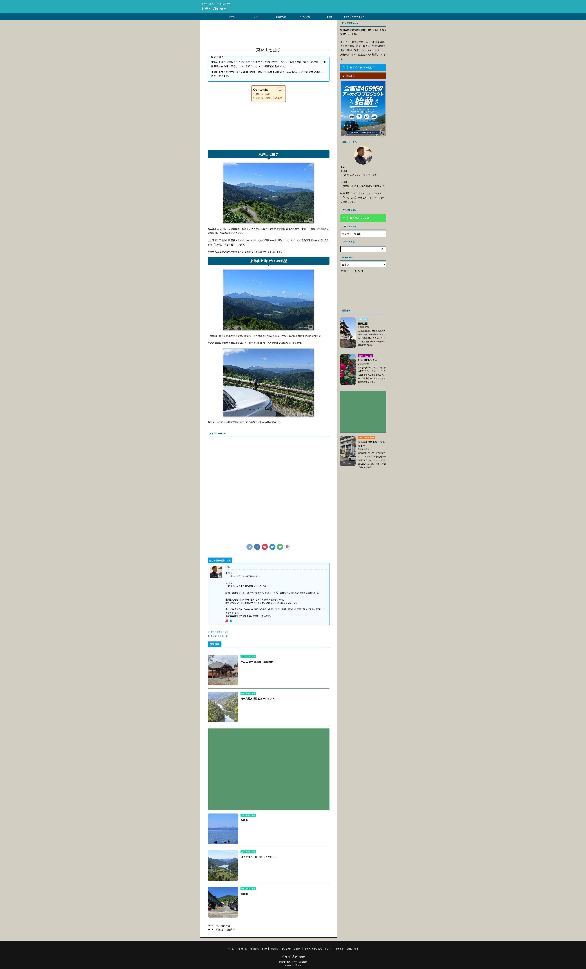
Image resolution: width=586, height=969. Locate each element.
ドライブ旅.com (213, 8)
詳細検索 (274, 948)
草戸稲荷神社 (223, 925)
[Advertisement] (269, 34)
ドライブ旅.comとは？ (354, 16)
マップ (256, 16)
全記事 (330, 16)
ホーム (232, 16)
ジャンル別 (305, 16)
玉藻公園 (363, 323)
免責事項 (339, 948)
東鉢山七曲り (263, 94)
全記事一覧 (242, 948)
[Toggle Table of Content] (278, 89)
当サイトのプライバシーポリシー (318, 948)
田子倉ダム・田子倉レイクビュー (259, 857)
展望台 (214, 635)
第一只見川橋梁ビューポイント (258, 698)
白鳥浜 (244, 820)
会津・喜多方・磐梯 (219, 631)
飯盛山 (244, 894)
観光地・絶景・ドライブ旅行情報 (293, 961)
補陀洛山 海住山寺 (225, 929)
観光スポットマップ (258, 948)
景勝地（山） (224, 635)
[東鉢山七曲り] (272, 547)
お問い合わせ (352, 948)
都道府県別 (281, 16)
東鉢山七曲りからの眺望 (269, 98)
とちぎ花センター (367, 360)
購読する (350, 75)
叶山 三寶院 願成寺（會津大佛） (258, 661)
